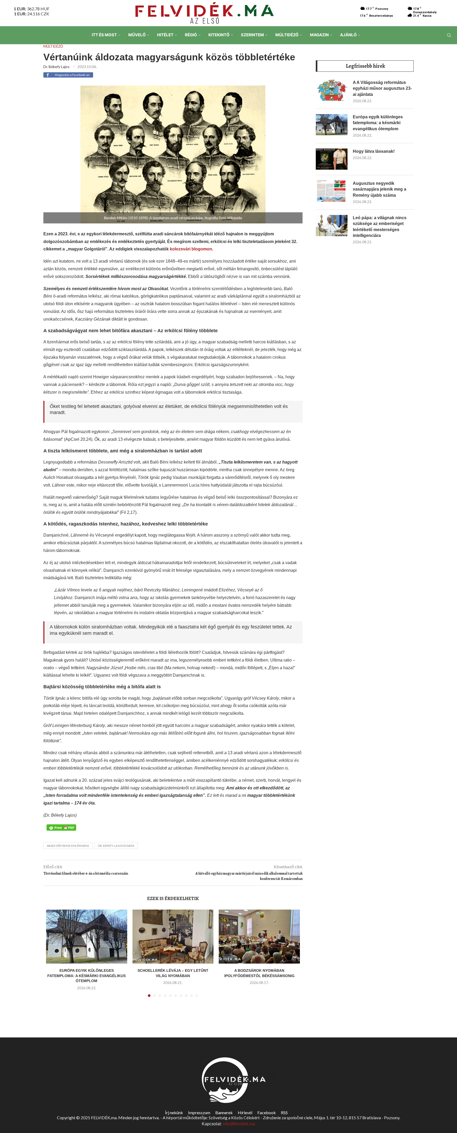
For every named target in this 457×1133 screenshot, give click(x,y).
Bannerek (224, 1112)
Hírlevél (245, 1112)
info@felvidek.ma (239, 1124)
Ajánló (348, 34)
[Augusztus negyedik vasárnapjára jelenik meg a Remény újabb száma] (332, 191)
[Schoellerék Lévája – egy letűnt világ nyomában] (173, 937)
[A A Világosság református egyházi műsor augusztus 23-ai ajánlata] (332, 90)
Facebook (266, 1112)
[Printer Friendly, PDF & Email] (61, 827)
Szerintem (252, 34)
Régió (191, 34)
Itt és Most (104, 34)
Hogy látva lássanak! (374, 151)
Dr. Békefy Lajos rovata (116, 845)
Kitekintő (219, 34)
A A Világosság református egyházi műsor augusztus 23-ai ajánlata (382, 88)
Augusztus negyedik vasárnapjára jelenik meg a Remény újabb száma (379, 189)
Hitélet (165, 34)
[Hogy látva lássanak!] (332, 159)
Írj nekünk (174, 1112)
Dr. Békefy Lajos (56, 66)
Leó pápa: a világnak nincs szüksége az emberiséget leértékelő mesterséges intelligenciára (379, 226)
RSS (284, 1112)
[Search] (449, 35)
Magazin (319, 34)
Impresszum (199, 1112)
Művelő (137, 34)
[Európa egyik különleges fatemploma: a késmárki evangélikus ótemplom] (86, 937)
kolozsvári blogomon (191, 249)
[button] (53, 956)
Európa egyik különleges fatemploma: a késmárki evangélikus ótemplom (86, 975)
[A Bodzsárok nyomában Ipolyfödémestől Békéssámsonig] (259, 937)
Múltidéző (287, 34)
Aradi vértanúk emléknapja (68, 845)
